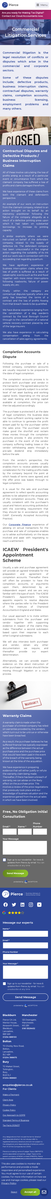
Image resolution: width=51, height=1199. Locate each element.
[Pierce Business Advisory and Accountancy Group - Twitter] (14, 904)
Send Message (15, 873)
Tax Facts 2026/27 (11, 1125)
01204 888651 (10, 1078)
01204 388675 (10, 1057)
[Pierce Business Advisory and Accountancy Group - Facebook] (5, 904)
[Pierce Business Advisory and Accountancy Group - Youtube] (39, 904)
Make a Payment (11, 1095)
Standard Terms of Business (16, 1120)
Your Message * (10, 963)
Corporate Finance (20, 524)
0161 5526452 (28, 1028)
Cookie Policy (9, 1110)
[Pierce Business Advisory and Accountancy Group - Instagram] (31, 904)
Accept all (30, 1192)
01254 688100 (10, 1037)
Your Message (11, 839)
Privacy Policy (9, 1105)
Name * (22, 826)
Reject (14, 1192)
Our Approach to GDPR (14, 1115)
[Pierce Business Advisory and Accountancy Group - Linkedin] (22, 904)
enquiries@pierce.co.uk (18, 1085)
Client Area (8, 1100)
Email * (6, 826)
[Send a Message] (44, 1192)
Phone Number (37, 825)
